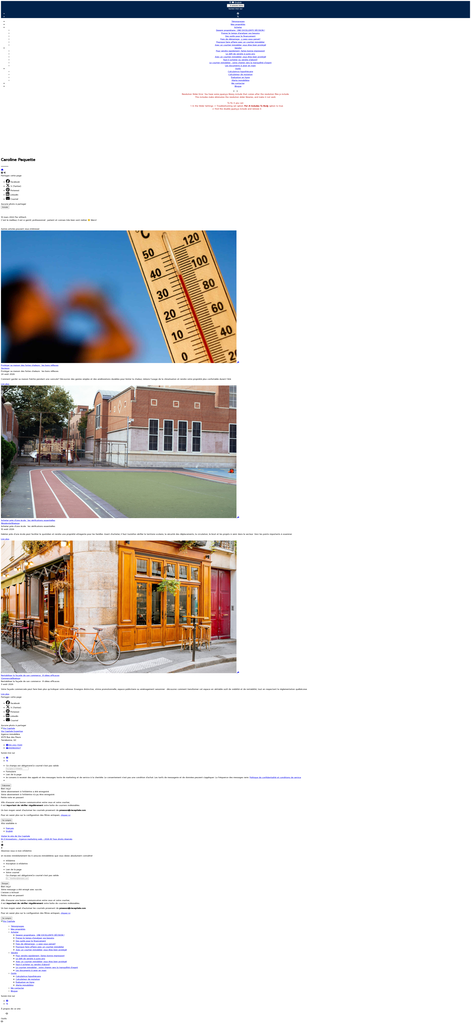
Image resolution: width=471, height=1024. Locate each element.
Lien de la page (13, 774)
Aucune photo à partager (13, 204)
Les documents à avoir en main (240, 65)
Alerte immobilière (240, 80)
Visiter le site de (15, 836)
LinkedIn (14, 194)
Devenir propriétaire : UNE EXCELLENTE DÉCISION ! (240, 30)
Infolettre (10, 860)
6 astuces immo (236, 5)
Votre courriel (12, 872)
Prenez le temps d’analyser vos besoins (240, 33)
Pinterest (14, 190)
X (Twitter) (16, 186)
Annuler (5, 207)
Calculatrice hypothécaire (240, 71)
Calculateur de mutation (240, 74)
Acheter (238, 27)
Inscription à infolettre (17, 863)
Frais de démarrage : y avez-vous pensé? (240, 39)
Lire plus (5, 384)
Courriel (14, 199)
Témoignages (238, 21)
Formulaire (11, 771)
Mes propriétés (238, 24)
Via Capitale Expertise (12, 731)
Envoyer (5, 883)
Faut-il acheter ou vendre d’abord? (240, 59)
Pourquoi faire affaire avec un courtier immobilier (240, 42)
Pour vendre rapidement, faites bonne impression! (240, 50)
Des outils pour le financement (240, 36)
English (238, 2)
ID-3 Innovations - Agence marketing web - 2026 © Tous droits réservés (36, 839)
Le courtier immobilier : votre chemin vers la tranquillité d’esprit (240, 62)
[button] (235, 223)
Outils (238, 68)
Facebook (15, 181)
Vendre (238, 48)
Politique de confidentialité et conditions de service (275, 777)
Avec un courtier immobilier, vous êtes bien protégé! (240, 45)
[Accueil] (233, 2)
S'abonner (6, 785)
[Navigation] (230, 2)
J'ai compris (6, 820)
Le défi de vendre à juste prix (240, 53)
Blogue (238, 86)
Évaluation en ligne (240, 77)
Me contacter (238, 83)
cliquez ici (65, 815)
